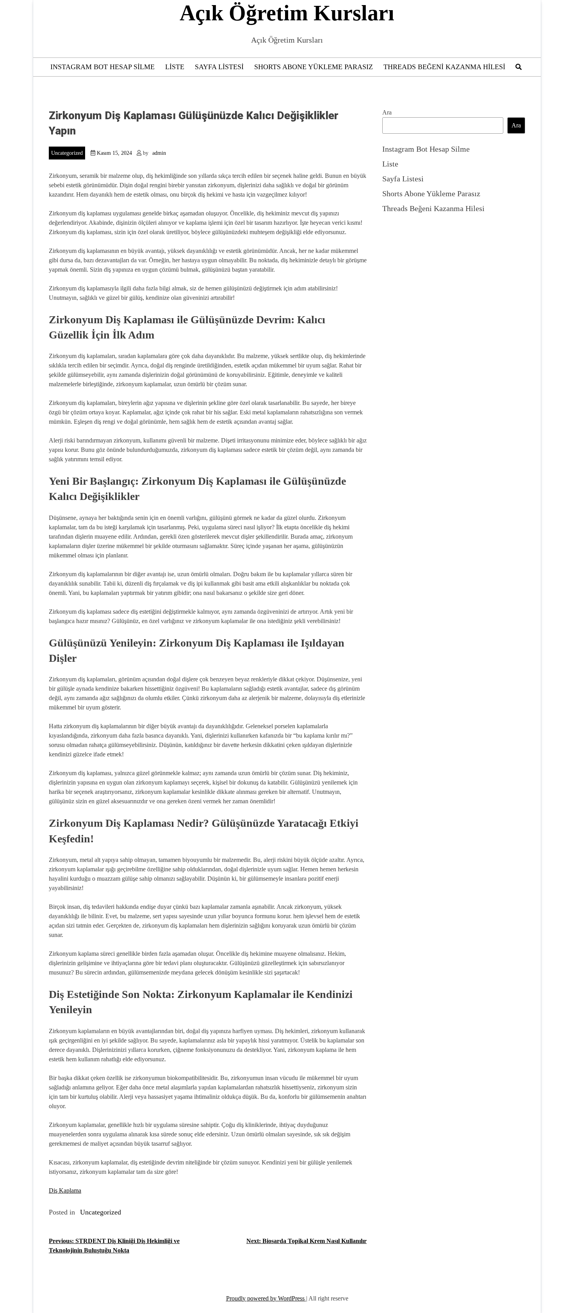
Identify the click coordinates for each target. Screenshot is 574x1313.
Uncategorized (67, 153)
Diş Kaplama (65, 1190)
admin (159, 153)
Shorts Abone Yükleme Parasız (313, 67)
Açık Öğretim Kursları (287, 13)
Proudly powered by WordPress (266, 1298)
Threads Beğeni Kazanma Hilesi (444, 67)
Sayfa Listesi (219, 67)
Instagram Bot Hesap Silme (102, 67)
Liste (174, 67)
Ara (387, 112)
